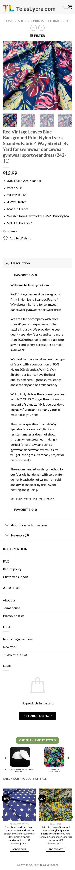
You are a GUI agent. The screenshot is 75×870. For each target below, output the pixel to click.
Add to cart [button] (19, 849)
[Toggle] (7, 263)
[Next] (65, 76)
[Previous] (9, 76)
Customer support (15, 577)
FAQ (6, 561)
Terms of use (11, 608)
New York (9, 647)
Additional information (29, 525)
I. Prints (37, 21)
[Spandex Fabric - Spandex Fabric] (31, 7)
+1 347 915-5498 (15, 654)
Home (9, 21)
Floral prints (59, 21)
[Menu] (65, 7)
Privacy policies (13, 616)
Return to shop (37, 715)
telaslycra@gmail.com (18, 639)
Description (20, 263)
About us (9, 600)
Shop (22, 21)
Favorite (25, 275)
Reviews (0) (20, 535)
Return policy (12, 569)
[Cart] (70, 7)
